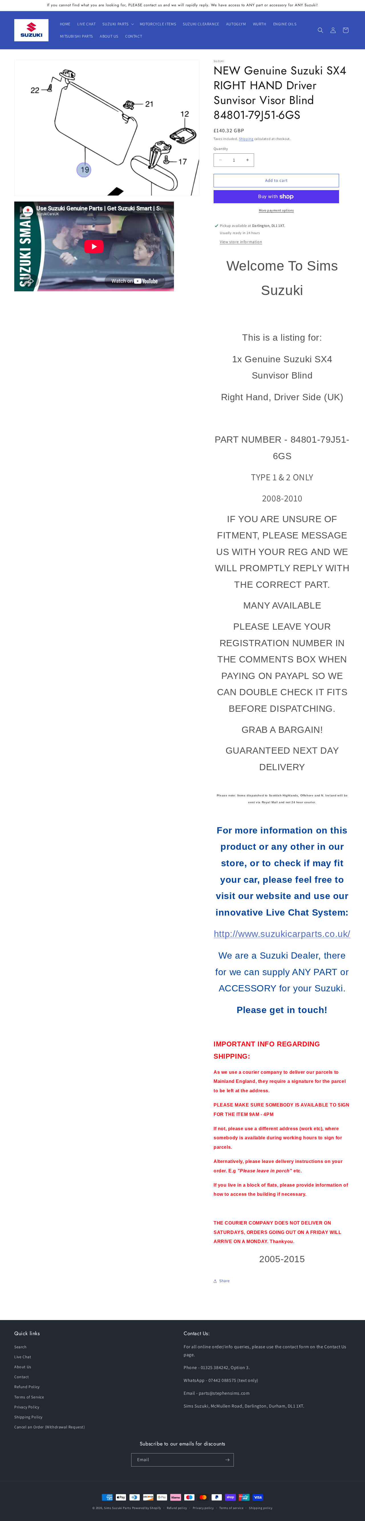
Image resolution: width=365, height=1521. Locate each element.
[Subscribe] (227, 1460)
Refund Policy (27, 1386)
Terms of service (231, 1508)
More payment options (276, 210)
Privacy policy (203, 1508)
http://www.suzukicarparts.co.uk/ (282, 934)
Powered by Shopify (146, 1508)
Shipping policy (261, 1508)
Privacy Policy (26, 1407)
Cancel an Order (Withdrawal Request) (49, 1427)
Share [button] (224, 1280)
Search (20, 1346)
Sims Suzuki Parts (117, 1508)
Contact (21, 1376)
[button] (117, 24)
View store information (241, 241)
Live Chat (22, 1356)
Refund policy (177, 1508)
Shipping (246, 139)
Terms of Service (29, 1396)
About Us (22, 1366)
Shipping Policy (28, 1417)
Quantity (221, 148)
